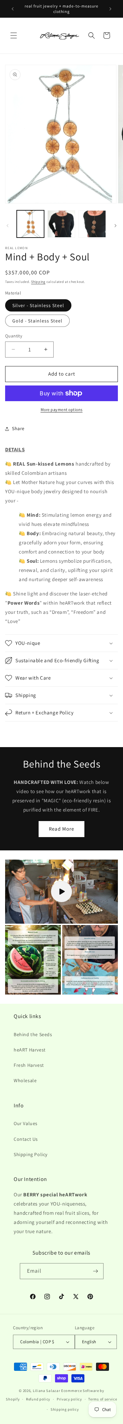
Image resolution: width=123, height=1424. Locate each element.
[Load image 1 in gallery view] (30, 224)
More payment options (62, 409)
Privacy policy (69, 1399)
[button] (13, 35)
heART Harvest (30, 1050)
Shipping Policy (30, 1154)
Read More (61, 828)
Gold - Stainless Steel (37, 321)
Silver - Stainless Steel (38, 305)
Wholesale (25, 1080)
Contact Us (26, 1139)
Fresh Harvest (29, 1065)
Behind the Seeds (33, 1034)
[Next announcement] (110, 8)
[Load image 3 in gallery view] (61, 224)
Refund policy (38, 1399)
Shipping (38, 281)
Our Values (26, 1123)
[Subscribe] (95, 1271)
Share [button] (18, 428)
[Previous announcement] (12, 8)
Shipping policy (65, 1409)
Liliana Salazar (46, 1390)
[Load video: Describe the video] (61, 892)
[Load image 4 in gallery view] (92, 224)
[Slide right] (115, 225)
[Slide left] (7, 225)
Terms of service (102, 1399)
